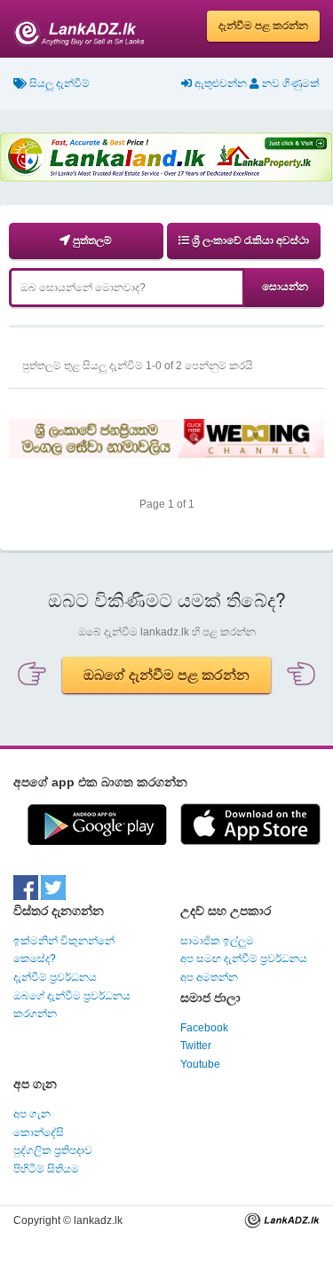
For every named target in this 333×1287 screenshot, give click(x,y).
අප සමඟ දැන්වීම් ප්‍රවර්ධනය (243, 958)
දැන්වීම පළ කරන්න (263, 26)
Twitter (195, 1045)
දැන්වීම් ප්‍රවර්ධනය (55, 977)
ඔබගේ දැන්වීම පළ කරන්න (166, 675)
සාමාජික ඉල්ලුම (217, 941)
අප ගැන (32, 1114)
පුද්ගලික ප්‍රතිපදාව (52, 1150)
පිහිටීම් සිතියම (46, 1169)
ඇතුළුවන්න (219, 83)
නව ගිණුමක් (289, 83)
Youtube (200, 1064)
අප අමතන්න (209, 977)
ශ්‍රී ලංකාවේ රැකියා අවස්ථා (249, 240)
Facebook (204, 1028)
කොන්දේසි (38, 1132)
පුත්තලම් (91, 240)
